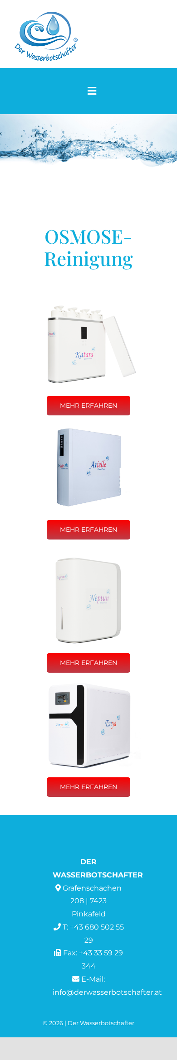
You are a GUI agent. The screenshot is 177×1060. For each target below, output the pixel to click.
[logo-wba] (46, 14)
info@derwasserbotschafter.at (107, 992)
